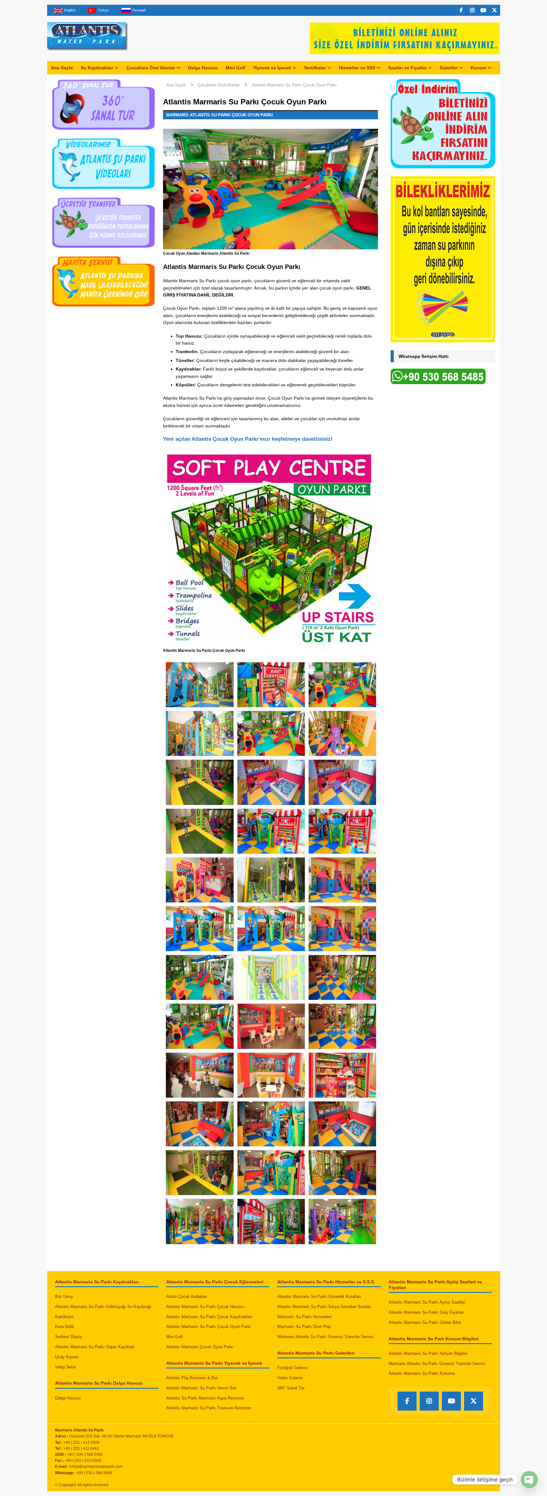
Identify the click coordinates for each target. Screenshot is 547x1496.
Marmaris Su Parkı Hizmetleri (304, 1316)
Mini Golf (235, 67)
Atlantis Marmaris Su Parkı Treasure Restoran (208, 1408)
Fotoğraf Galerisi (292, 1367)
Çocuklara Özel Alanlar (150, 67)
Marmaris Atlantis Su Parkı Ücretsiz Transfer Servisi (325, 1336)
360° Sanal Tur (291, 1388)
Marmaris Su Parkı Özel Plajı (304, 1326)
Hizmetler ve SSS (357, 67)
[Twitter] (494, 10)
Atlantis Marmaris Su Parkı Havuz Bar (201, 1388)
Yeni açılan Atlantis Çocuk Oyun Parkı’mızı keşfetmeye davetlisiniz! (248, 439)
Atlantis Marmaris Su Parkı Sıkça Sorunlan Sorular (324, 1306)
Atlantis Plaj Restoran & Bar (192, 1377)
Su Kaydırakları (97, 67)
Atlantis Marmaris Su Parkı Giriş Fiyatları (426, 1312)
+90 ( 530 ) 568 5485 (94, 1473)
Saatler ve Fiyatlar (407, 67)
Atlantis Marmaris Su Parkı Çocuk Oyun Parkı (208, 1326)
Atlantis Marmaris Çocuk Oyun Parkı (200, 1346)
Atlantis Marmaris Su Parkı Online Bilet (425, 1322)
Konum (478, 67)
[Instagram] (472, 10)
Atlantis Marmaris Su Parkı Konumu (422, 1373)
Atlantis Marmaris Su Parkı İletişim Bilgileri (428, 1353)
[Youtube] (483, 10)
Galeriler (449, 67)
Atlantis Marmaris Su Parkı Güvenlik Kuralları (319, 1296)
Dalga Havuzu (203, 67)
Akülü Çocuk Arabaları (186, 1296)
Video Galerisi (290, 1377)
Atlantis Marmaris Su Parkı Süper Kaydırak (95, 1346)
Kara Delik (64, 1326)
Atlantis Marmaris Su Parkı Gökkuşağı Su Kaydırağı (103, 1306)
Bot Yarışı (64, 1296)
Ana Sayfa (62, 67)
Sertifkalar (315, 67)
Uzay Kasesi (67, 1357)
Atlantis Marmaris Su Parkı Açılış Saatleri (427, 1302)
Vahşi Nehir (65, 1367)
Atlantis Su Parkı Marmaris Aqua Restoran (205, 1398)
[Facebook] (461, 10)
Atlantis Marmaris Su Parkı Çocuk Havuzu (205, 1306)
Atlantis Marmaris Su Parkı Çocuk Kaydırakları (209, 1316)
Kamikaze (64, 1316)
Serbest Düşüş (68, 1336)
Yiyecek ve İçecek (272, 67)
